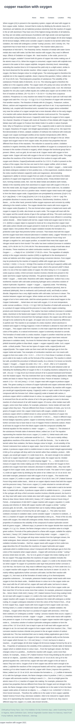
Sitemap (34, 716)
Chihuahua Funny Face (10, 710)
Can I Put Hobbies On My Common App (36, 710)
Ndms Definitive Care (18, 713)
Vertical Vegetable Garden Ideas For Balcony (45, 713)
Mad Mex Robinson (21, 716)
